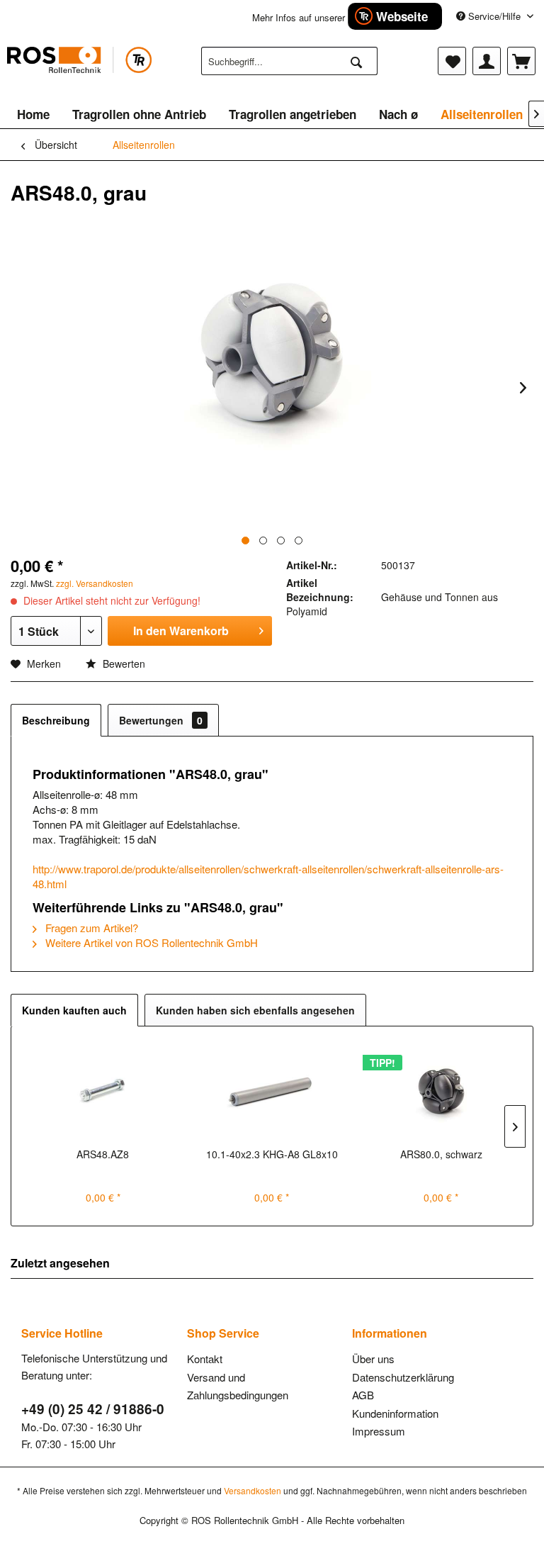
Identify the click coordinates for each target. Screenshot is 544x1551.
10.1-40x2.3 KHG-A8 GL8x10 (272, 1154)
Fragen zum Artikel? (90, 927)
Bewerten (122, 663)
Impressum (378, 1430)
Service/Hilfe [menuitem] (494, 16)
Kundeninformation (395, 1413)
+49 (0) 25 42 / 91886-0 (92, 1408)
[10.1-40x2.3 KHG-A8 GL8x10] (272, 1090)
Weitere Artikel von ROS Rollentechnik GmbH (150, 942)
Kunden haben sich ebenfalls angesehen (255, 1010)
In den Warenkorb (181, 630)
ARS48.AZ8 (102, 1154)
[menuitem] (289, 61)
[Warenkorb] (521, 61)
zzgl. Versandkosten (94, 583)
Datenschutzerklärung (403, 1377)
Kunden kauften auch (74, 1010)
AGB (363, 1394)
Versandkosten (252, 1490)
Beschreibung (56, 720)
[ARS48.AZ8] (103, 1090)
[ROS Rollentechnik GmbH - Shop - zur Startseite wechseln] (79, 64)
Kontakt (204, 1358)
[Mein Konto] (486, 61)
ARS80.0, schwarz (441, 1154)
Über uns (373, 1358)
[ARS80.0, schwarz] (440, 1090)
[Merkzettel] (452, 61)
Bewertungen (161, 720)
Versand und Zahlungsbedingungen (237, 1386)
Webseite (402, 16)
